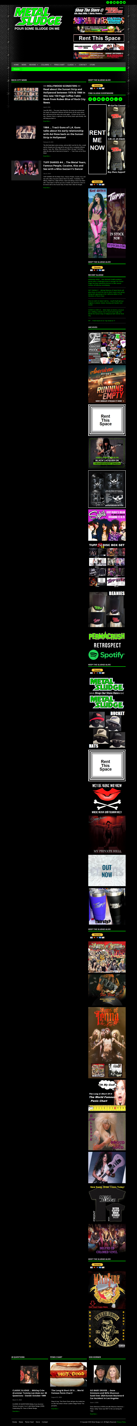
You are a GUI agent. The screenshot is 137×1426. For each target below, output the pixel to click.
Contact (83, 65)
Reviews (32, 65)
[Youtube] (114, 2)
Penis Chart (59, 65)
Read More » (46, 121)
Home (16, 65)
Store (92, 65)
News (24, 65)
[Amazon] (120, 99)
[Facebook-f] (107, 2)
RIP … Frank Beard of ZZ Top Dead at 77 (101, 321)
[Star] (124, 2)
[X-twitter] (111, 2)
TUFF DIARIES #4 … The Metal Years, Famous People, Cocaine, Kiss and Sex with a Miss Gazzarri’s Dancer (64, 166)
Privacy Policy (121, 1422)
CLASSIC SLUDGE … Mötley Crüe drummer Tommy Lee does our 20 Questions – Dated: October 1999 (30, 1393)
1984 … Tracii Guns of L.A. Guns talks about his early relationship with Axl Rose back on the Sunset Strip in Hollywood (63, 132)
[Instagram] (117, 2)
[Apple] (121, 2)
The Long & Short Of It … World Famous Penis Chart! (67, 1391)
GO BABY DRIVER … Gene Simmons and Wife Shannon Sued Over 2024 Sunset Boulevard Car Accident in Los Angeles (107, 1394)
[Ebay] (116, 99)
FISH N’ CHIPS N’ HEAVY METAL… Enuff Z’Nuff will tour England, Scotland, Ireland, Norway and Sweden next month (106, 303)
